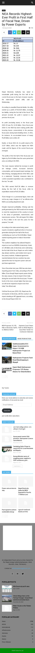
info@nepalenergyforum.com (21, 568)
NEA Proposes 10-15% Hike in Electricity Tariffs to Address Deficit (9, 328)
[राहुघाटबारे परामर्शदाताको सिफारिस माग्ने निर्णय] (25, 503)
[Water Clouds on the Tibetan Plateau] (7, 608)
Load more (17, 466)
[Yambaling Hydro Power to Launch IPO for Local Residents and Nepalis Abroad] (7, 448)
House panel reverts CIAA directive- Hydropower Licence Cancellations (23, 438)
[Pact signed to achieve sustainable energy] (9, 503)
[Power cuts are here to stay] (9, 481)
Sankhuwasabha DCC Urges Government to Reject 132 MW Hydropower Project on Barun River (21, 348)
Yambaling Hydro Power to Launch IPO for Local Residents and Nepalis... (23, 448)
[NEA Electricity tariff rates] (7, 588)
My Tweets (5, 388)
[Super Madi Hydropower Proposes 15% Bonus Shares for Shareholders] (7, 369)
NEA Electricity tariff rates (21, 586)
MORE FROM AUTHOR (24, 338)
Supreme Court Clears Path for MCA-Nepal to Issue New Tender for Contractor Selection (25, 329)
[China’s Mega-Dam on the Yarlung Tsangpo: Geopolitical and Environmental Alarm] (7, 598)
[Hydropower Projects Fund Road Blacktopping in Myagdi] (7, 360)
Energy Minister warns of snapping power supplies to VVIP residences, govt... (22, 458)
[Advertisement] (17, 76)
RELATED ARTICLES (9, 338)
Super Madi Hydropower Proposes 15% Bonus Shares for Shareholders (22, 369)
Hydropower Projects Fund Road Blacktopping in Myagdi (23, 360)
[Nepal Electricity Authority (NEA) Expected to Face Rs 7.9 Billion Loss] (25, 481)
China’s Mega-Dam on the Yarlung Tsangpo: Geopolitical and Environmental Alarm (22, 598)
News (4, 10)
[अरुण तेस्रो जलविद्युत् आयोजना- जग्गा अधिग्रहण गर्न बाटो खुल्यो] (7, 429)
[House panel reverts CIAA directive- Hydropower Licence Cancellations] (7, 439)
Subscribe (7, 410)
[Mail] (17, 574)
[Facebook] (12, 574)
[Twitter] (23, 574)
